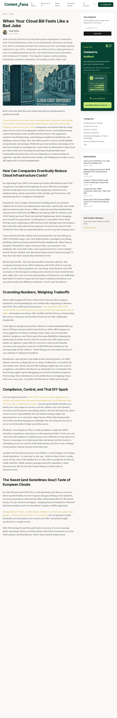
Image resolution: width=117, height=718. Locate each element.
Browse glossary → (91, 228)
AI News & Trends (90, 129)
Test (85, 145)
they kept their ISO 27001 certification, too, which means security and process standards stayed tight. (38, 310)
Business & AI (45, 4)
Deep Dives (57, 4)
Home (5, 14)
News (12, 14)
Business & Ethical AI (91, 133)
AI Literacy (86, 4)
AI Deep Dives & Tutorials (93, 123)
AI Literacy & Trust (90, 126)
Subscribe (107, 4)
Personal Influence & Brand (94, 141)
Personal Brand (71, 4)
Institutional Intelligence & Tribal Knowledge (95, 137)
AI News (33, 4)
